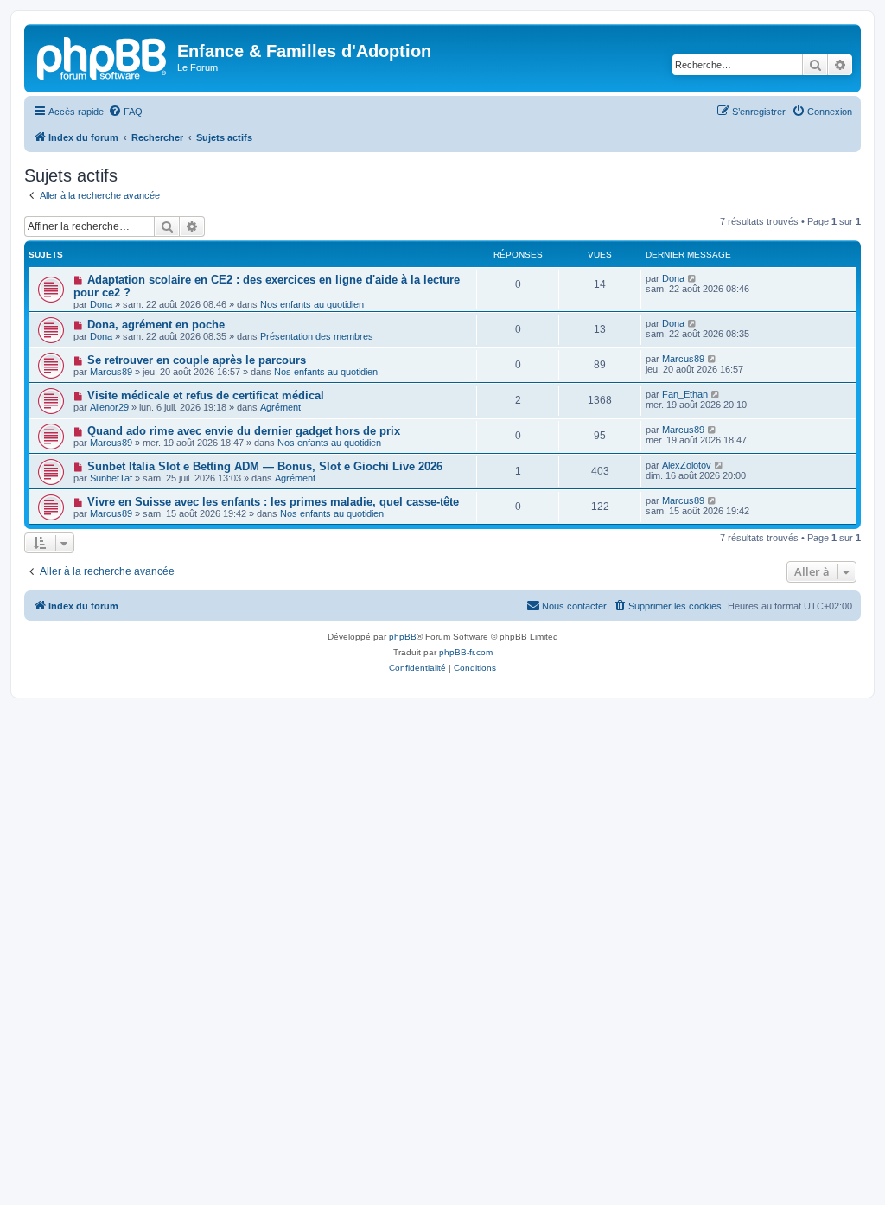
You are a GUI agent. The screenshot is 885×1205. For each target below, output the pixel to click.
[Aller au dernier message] (692, 278)
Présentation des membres (316, 336)
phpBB (403, 636)
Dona (101, 304)
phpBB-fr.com (466, 652)
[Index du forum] (103, 56)
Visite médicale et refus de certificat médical (205, 395)
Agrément (280, 407)
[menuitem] (125, 111)
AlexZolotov (686, 465)
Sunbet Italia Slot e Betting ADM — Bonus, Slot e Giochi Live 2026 (264, 466)
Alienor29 (109, 407)
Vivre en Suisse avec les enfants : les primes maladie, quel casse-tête (273, 501)
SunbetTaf (111, 478)
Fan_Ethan (685, 394)
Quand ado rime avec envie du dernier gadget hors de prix (243, 430)
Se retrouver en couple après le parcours (196, 360)
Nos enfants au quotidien (312, 304)
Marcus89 (111, 372)
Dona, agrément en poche (156, 324)
